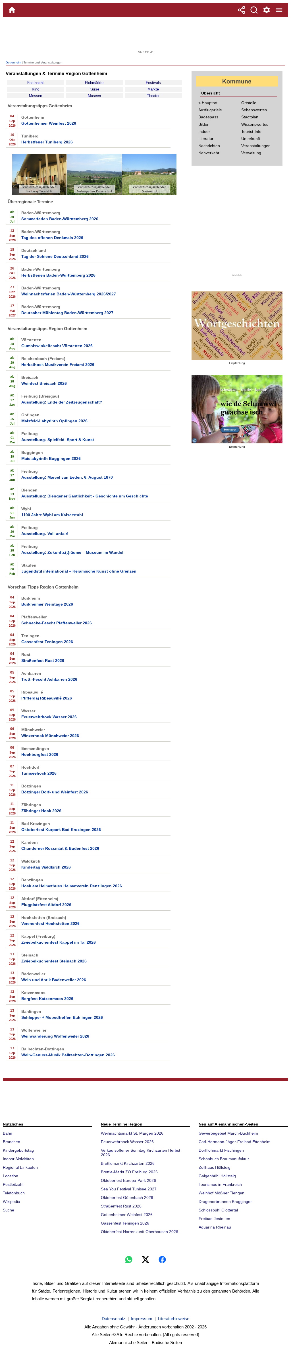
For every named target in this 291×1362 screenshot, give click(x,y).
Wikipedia (11, 1201)
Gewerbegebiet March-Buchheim (228, 1133)
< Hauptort (207, 102)
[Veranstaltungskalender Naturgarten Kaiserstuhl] (94, 193)
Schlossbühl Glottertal (218, 1210)
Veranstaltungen (256, 145)
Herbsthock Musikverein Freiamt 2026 (57, 364)
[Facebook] (162, 1259)
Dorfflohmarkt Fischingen (221, 1150)
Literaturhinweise (173, 1318)
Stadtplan (249, 117)
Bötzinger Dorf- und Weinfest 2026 (54, 792)
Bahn (7, 1133)
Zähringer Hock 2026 (41, 810)
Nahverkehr (208, 153)
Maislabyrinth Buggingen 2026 (51, 458)
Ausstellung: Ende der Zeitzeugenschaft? (61, 402)
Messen (35, 96)
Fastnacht (35, 83)
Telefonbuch (14, 1193)
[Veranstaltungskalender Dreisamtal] (149, 193)
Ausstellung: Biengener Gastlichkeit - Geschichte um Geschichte (84, 496)
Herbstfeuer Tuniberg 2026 (47, 142)
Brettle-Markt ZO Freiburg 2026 (129, 1172)
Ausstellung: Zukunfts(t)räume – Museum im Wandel (72, 552)
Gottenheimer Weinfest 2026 (48, 123)
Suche (8, 1210)
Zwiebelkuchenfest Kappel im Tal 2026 (58, 942)
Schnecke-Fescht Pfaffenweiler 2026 (56, 623)
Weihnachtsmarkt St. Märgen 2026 (132, 1133)
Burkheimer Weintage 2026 (47, 604)
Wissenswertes (254, 124)
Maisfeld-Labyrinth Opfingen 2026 (54, 421)
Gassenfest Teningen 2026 (47, 641)
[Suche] (254, 10)
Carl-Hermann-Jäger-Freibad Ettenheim (235, 1141)
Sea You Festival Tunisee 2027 (129, 1189)
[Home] (12, 10)
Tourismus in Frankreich (220, 1184)
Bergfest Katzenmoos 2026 (47, 998)
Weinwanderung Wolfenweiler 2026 (55, 1036)
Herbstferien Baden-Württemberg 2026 (58, 275)
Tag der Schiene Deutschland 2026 (55, 256)
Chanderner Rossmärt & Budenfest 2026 (60, 848)
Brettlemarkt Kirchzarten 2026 (128, 1163)
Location (10, 1176)
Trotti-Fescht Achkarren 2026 (49, 679)
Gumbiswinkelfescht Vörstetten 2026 (57, 345)
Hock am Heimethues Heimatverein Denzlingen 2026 (71, 886)
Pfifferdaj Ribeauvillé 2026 (46, 698)
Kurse (94, 89)
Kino (35, 89)
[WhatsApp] (128, 1259)
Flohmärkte (94, 83)
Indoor (204, 131)
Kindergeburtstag (18, 1150)
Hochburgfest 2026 (39, 754)
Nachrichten (209, 145)
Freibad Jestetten (214, 1218)
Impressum (141, 1318)
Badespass (208, 117)
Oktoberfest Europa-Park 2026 (128, 1180)
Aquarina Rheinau (215, 1227)
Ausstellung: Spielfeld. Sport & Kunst (57, 439)
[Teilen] (241, 10)
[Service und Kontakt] (266, 10)
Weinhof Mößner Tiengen (221, 1193)
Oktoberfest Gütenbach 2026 (127, 1197)
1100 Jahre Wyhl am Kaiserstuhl (52, 515)
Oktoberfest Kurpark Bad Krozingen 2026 (61, 829)
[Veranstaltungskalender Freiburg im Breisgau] (39, 193)
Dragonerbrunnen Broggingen (226, 1201)
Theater (153, 96)
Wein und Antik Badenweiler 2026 (53, 980)
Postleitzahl (13, 1184)
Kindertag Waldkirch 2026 (46, 867)
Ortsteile (248, 102)
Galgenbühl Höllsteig (217, 1176)
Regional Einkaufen (20, 1167)
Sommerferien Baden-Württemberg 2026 (59, 219)
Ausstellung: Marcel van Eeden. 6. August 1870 (67, 477)
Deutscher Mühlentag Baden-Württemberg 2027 (67, 312)
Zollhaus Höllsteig (214, 1167)
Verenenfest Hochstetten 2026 (50, 923)
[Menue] (279, 10)
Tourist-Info (251, 131)
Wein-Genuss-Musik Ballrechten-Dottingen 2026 (68, 1055)
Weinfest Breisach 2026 (44, 383)
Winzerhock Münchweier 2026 (50, 735)
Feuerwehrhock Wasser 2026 (49, 717)
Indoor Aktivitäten (18, 1159)
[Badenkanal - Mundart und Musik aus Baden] (237, 409)
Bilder (203, 124)
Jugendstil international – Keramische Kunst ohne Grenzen (78, 571)
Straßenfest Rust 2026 (42, 660)
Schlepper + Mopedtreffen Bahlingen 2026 (62, 1017)
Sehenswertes (254, 110)
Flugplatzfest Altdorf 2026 (46, 904)
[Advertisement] (145, 35)
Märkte (153, 89)
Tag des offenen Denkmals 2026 (52, 237)
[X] (145, 1259)
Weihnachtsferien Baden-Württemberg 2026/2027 (68, 294)
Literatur (205, 138)
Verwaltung (251, 153)
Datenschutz (113, 1318)
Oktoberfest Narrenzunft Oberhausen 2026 (139, 1231)
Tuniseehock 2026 (39, 773)
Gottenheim (13, 62)
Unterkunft (250, 138)
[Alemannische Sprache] (237, 325)
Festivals (153, 83)
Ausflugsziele (210, 110)
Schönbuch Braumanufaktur (224, 1159)
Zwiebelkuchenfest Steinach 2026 (54, 961)
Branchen (11, 1141)
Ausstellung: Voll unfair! (44, 533)
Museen (94, 96)
